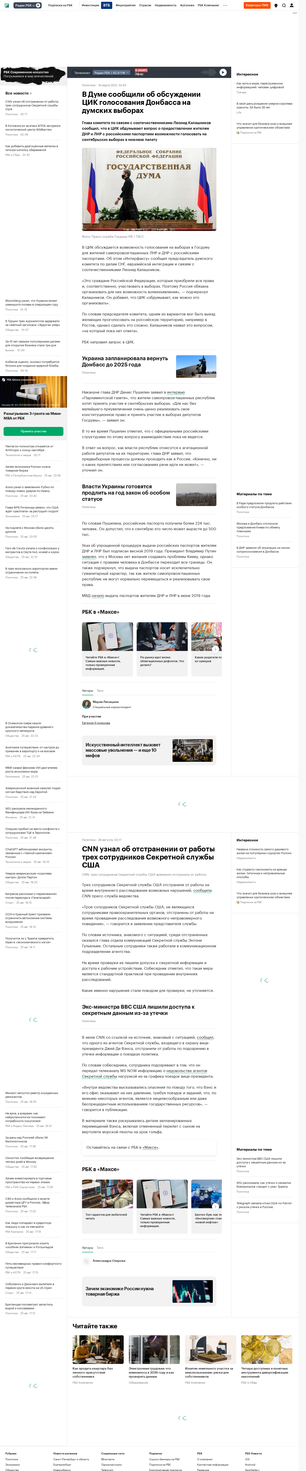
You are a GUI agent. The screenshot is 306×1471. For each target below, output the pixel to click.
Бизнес (10, 350)
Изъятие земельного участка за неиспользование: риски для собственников (209, 1372)
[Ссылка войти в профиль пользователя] (291, 5)
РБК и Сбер (12, 154)
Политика (11, 114)
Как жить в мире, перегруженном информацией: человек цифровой (260, 85)
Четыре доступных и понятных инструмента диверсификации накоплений (264, 1372)
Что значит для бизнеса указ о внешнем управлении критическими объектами (264, 125)
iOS (247, 1459)
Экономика (12, 516)
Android (250, 1464)
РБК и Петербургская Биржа (23, 475)
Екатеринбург (62, 1464)
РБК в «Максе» (101, 612)
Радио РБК (23, 5)
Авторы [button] (87, 690)
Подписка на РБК (160, 1464)
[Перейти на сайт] (33, 76)
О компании (204, 1459)
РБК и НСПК (13, 756)
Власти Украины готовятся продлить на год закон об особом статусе (126, 493)
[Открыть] (33, 5)
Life (239, 112)
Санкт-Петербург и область (71, 1459)
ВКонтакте (107, 1459)
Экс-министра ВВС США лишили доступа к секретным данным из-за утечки (138, 1010)
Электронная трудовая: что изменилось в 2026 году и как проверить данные (151, 1372)
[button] (276, 5)
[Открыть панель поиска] (284, 5)
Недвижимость (246, 857)
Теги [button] (100, 690)
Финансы (11, 817)
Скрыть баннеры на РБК (164, 1459)
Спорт (9, 902)
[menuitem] (60, 5)
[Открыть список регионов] (276, 5)
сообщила (202, 890)
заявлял (89, 556)
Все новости (16, 93)
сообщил (205, 1037)
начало (98, 595)
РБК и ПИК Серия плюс (20, 1187)
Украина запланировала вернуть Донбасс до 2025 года (125, 361)
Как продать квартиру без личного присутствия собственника (93, 1372)
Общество (12, 329)
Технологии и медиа (18, 454)
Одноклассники (111, 1464)
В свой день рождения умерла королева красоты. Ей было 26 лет (264, 105)
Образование (138, 1382)
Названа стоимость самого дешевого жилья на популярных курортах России (264, 851)
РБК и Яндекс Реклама (19, 1125)
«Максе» (150, 1147)
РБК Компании (14, 1231)
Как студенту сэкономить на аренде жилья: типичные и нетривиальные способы (262, 873)
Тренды (241, 92)
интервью (176, 391)
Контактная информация (212, 1464)
